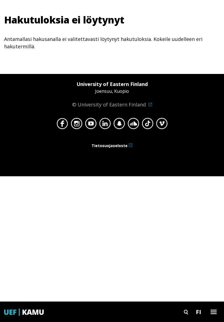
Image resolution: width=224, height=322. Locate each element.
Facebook (62, 125)
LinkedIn (105, 125)
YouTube (90, 125)
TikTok (147, 125)
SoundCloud (133, 125)
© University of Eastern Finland (110, 94)
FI (198, 312)
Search (186, 312)
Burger (213, 312)
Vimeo (161, 125)
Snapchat (119, 125)
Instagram (76, 125)
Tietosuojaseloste (110, 145)
